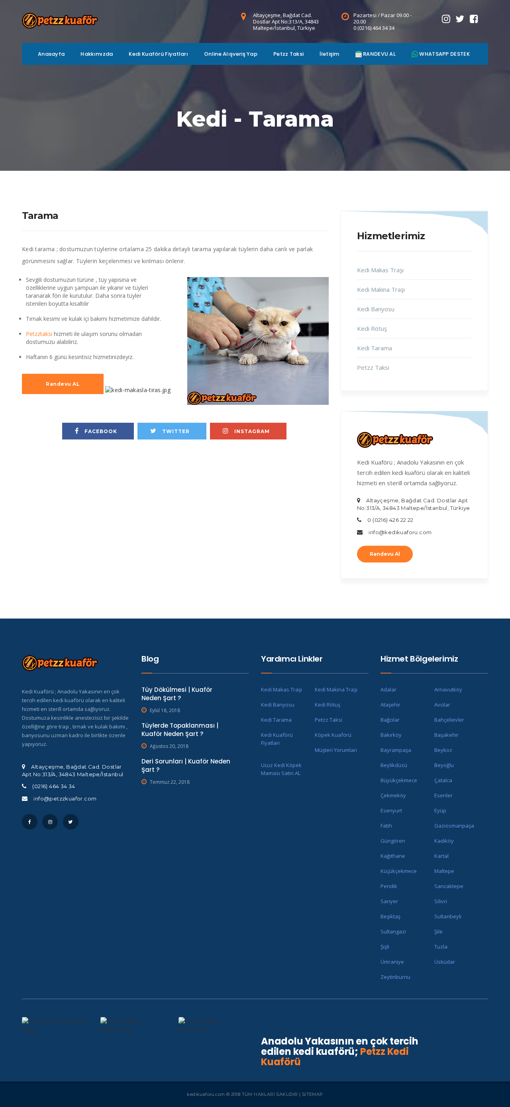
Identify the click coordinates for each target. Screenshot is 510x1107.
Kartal (441, 855)
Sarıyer (389, 901)
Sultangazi (393, 931)
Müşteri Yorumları (336, 750)
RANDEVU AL (379, 54)
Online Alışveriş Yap (230, 54)
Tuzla (440, 946)
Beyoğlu (444, 765)
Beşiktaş (390, 916)
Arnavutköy (448, 689)
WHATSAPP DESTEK (444, 54)
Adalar (388, 689)
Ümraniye (392, 961)
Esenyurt (391, 810)
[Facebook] (474, 18)
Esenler (443, 795)
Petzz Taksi (288, 54)
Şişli (385, 946)
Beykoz (443, 750)
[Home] (395, 438)
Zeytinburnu (395, 976)
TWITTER (175, 431)
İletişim (329, 54)
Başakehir (446, 734)
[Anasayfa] (60, 19)
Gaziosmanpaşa (454, 825)
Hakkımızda (96, 54)
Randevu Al (385, 554)
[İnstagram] (446, 18)
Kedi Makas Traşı (380, 270)
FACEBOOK (100, 431)
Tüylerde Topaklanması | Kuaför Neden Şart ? (179, 729)
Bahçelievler (449, 719)
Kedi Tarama (374, 348)
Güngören (393, 840)
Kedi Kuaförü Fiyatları (158, 54)
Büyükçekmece (399, 780)
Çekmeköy (393, 795)
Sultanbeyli (447, 916)
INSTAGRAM (251, 431)
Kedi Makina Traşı (381, 289)
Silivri (440, 901)
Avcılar (442, 704)
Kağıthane (393, 855)
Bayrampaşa (396, 750)
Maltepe (444, 871)
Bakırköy (391, 734)
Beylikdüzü (394, 765)
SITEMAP (312, 1094)
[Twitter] (459, 18)
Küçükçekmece (399, 871)
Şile (438, 931)
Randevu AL (63, 384)
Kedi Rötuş (372, 328)
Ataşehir (390, 704)
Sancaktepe (448, 886)
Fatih (386, 825)
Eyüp (440, 810)
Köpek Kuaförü (333, 734)
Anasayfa (51, 54)
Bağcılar (390, 719)
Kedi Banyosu (375, 309)
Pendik (389, 886)
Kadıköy (444, 840)
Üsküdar (444, 961)
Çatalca (443, 780)
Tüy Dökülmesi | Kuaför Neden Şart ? (176, 693)
